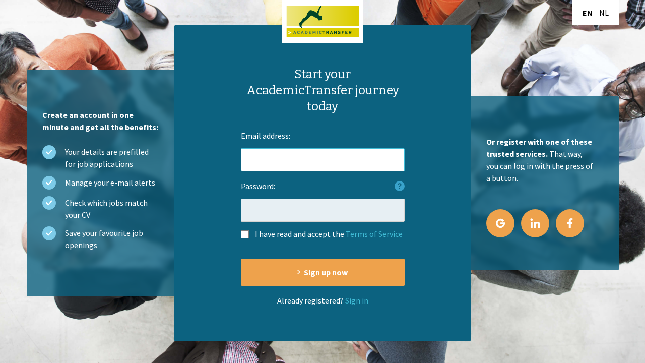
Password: (258, 186)
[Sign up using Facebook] (570, 223)
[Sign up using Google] (500, 223)
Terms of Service (374, 234)
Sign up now (326, 272)
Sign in (356, 300)
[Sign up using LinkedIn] (535, 223)
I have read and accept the (329, 234)
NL (604, 13)
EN (588, 13)
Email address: (265, 136)
